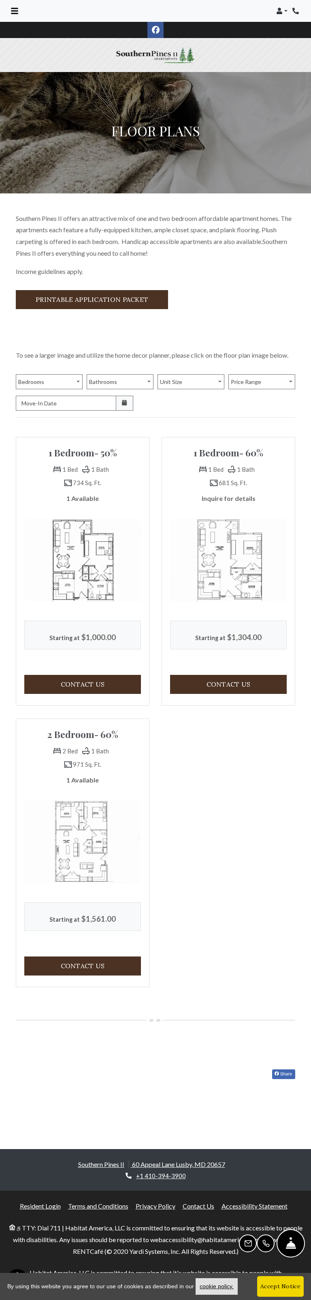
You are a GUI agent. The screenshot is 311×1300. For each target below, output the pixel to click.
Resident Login (40, 1194)
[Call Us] (266, 1243)
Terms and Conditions (98, 1194)
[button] (281, 11)
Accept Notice (280, 1286)
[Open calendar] (124, 391)
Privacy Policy (155, 1194)
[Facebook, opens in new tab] (155, 30)
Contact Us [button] (101, 672)
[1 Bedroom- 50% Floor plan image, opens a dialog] (83, 548)
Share (285, 1061)
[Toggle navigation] (14, 11)
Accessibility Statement (255, 1194)
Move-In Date (39, 391)
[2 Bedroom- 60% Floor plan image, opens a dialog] (83, 830)
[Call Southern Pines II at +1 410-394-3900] (296, 11)
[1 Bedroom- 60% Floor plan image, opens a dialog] (228, 548)
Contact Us (198, 1194)
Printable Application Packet (102, 288)
